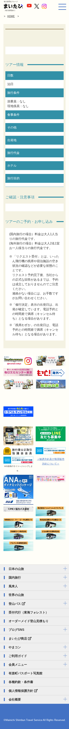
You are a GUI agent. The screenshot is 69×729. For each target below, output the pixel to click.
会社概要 (15, 699)
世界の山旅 (16, 594)
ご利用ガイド (18, 656)
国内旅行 (15, 577)
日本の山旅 (16, 568)
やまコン (15, 647)
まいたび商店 (18, 638)
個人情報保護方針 (21, 690)
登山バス (15, 603)
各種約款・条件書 (21, 682)
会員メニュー (18, 664)
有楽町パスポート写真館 (25, 673)
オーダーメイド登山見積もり (28, 621)
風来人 (13, 586)
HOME (11, 16)
